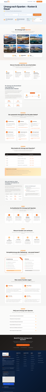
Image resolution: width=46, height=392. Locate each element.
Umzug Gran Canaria (33, 359)
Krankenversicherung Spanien (41, 362)
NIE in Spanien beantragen (40, 360)
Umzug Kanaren (32, 355)
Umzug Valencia (17, 361)
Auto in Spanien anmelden (40, 358)
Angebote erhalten (39, 1)
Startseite (17, 355)
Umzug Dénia (25, 355)
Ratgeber (34, 1)
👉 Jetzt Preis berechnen (37, 14)
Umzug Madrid (17, 357)
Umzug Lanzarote (32, 361)
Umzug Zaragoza (25, 359)
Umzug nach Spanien (30, 1)
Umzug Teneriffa (32, 357)
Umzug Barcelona (18, 359)
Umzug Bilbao (25, 361)
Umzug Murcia (25, 357)
